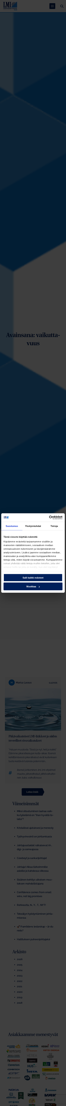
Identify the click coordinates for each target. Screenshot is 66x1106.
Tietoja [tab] (54, 526)
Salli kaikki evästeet (33, 577)
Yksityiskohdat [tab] (33, 526)
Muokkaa (31, 586)
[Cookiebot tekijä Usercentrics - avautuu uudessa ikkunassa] (49, 518)
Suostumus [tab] (12, 526)
